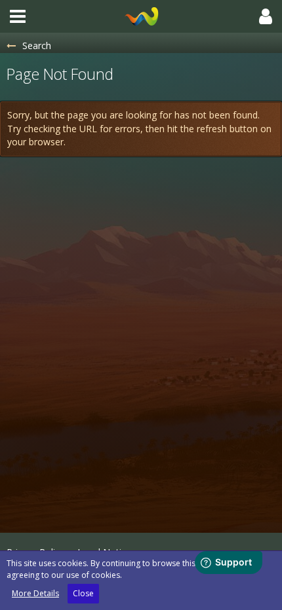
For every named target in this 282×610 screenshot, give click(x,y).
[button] (18, 16)
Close (83, 593)
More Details (35, 593)
